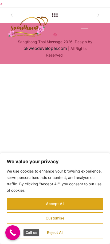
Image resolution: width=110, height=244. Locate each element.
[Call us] (12, 232)
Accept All (55, 203)
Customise (55, 218)
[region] (55, 198)
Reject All (55, 232)
